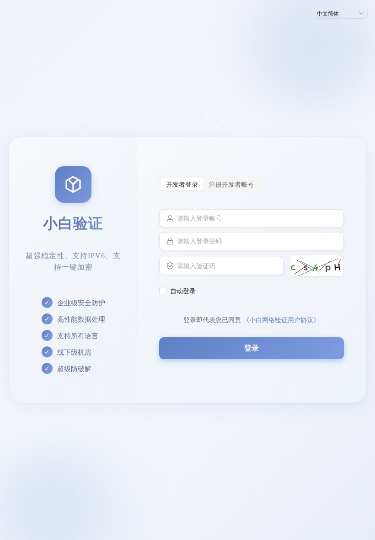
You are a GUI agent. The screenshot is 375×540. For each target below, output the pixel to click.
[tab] (182, 184)
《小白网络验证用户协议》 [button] (281, 319)
